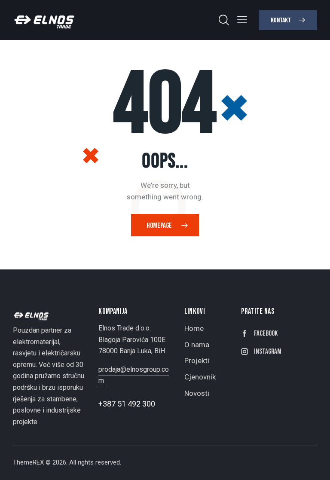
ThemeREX (28, 462)
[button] (242, 19)
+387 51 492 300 (126, 403)
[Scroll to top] (314, 464)
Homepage (159, 225)
